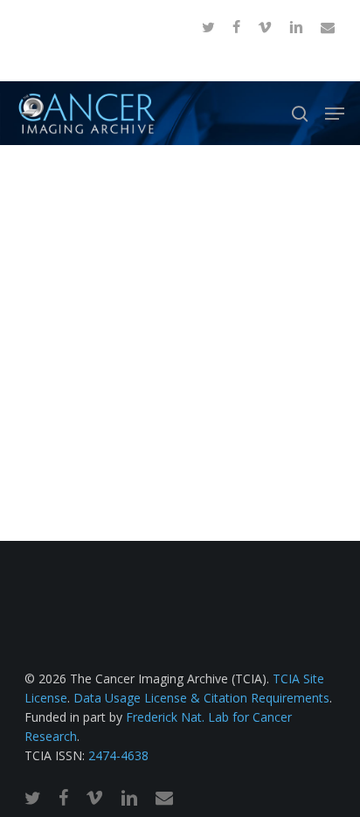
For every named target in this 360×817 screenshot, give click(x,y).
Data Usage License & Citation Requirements (201, 697)
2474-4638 (118, 755)
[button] (334, 113)
